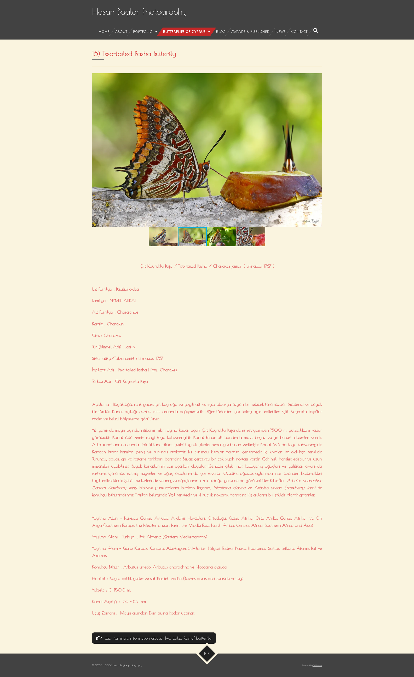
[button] (318, 77)
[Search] (315, 31)
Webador (317, 665)
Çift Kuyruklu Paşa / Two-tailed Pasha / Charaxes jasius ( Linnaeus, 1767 (205, 266)
